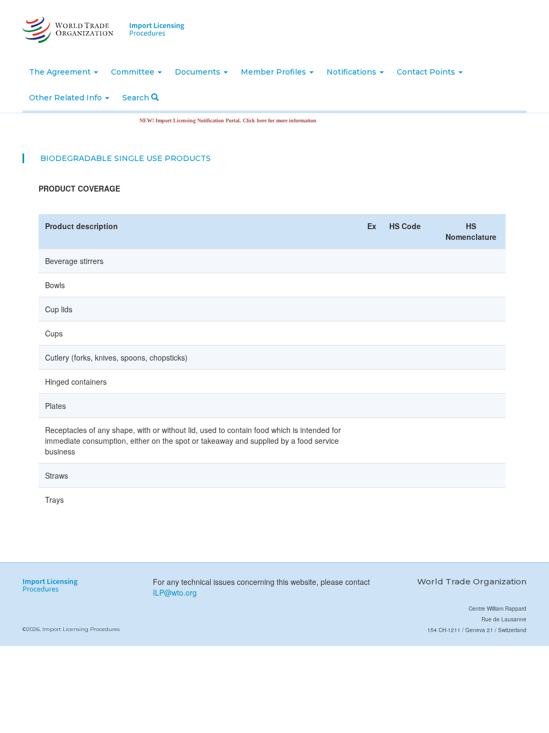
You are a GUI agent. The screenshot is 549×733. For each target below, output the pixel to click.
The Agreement (61, 72)
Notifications (353, 72)
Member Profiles (274, 72)
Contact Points (427, 72)
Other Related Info (66, 97)
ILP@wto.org (175, 592)
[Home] (67, 29)
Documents (198, 72)
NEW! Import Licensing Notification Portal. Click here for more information (218, 120)
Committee (134, 72)
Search (136, 97)
